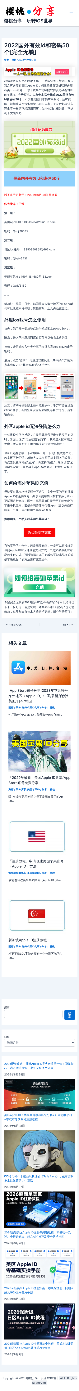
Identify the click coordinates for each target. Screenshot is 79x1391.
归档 (7, 1037)
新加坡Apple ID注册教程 (27, 940)
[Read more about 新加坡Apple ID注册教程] (37, 915)
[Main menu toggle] (71, 13)
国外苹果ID (14, 707)
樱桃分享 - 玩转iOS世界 (28, 21)
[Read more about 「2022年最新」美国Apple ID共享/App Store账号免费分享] (39, 751)
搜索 (7, 1007)
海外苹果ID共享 (31, 707)
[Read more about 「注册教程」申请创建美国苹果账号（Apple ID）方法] (37, 836)
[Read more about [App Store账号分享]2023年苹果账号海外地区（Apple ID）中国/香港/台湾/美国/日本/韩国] (39, 668)
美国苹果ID (33, 789)
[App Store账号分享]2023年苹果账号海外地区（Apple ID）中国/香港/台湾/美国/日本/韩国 (38, 695)
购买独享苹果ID (39, 533)
